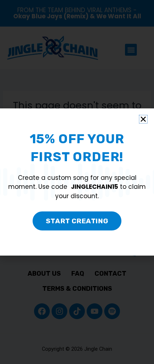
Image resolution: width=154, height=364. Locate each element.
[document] (77, 182)
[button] (143, 119)
